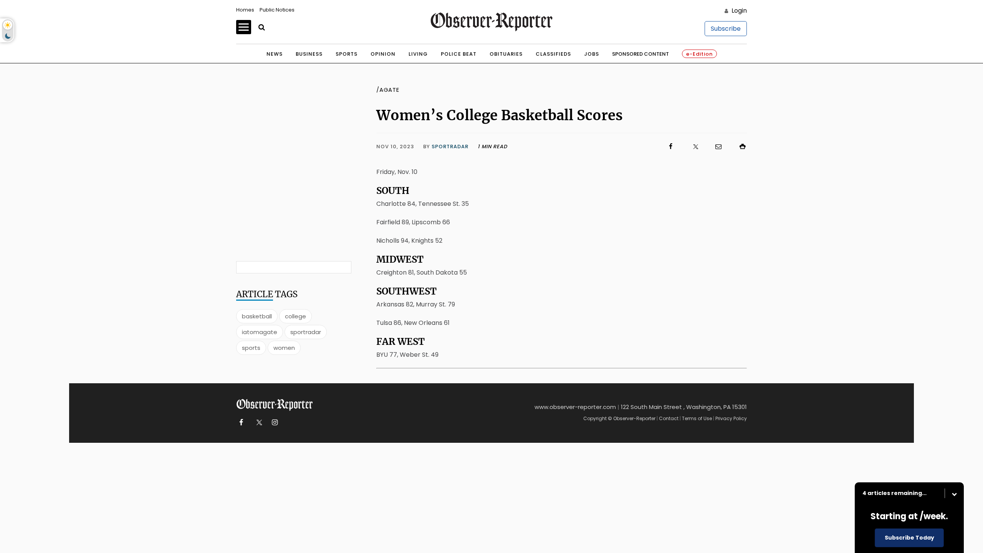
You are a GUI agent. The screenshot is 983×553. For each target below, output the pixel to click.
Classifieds (553, 54)
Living (418, 54)
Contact (669, 418)
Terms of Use (697, 418)
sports (251, 348)
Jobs (591, 54)
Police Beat (459, 54)
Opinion (383, 54)
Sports (346, 54)
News (274, 54)
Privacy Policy (731, 418)
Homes (245, 9)
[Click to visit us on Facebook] (591, 146)
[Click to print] (739, 146)
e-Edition (699, 54)
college (295, 316)
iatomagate (259, 332)
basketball (257, 316)
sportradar (305, 332)
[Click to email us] (715, 146)
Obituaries (506, 54)
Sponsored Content (640, 54)
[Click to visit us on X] (691, 146)
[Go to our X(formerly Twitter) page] (258, 422)
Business (309, 54)
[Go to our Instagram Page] (275, 422)
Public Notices (277, 9)
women (284, 348)
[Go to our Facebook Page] (241, 422)
